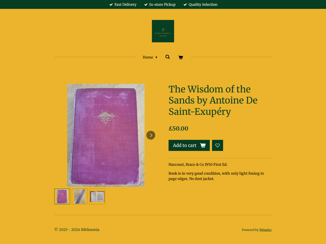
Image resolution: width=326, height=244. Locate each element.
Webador (265, 230)
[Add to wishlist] (217, 145)
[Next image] (150, 135)
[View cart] (180, 57)
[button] (62, 196)
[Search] (167, 56)
